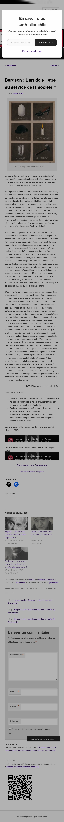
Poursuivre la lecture (32, 51)
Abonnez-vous (46, 42)
